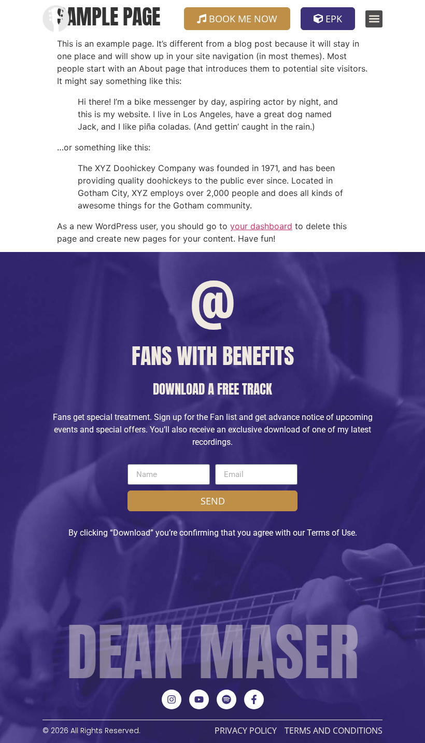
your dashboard (261, 226)
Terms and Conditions (333, 730)
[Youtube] (199, 699)
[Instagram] (171, 699)
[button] (373, 18)
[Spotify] (226, 699)
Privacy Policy (246, 730)
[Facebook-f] (254, 699)
